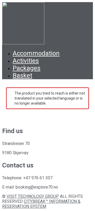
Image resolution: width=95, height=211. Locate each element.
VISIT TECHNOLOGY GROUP (33, 196)
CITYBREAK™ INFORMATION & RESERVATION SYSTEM (41, 204)
